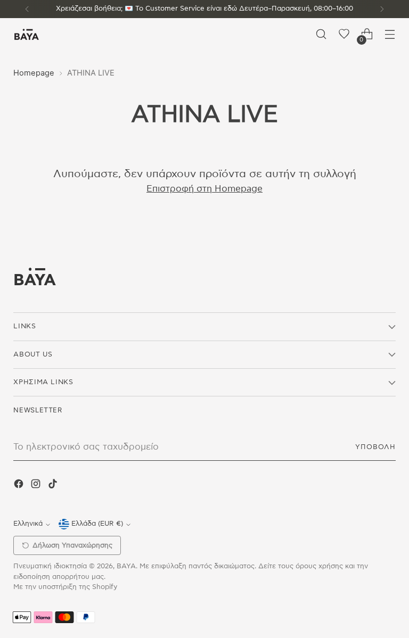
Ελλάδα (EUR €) (97, 523)
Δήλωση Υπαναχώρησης (72, 545)
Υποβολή (375, 447)
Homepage (33, 73)
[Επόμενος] (382, 9)
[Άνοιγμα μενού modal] (390, 34)
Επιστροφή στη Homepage (204, 189)
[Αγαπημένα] (344, 34)
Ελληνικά (28, 523)
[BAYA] (26, 34)
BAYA (126, 566)
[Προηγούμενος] (27, 9)
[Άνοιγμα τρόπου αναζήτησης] (321, 34)
